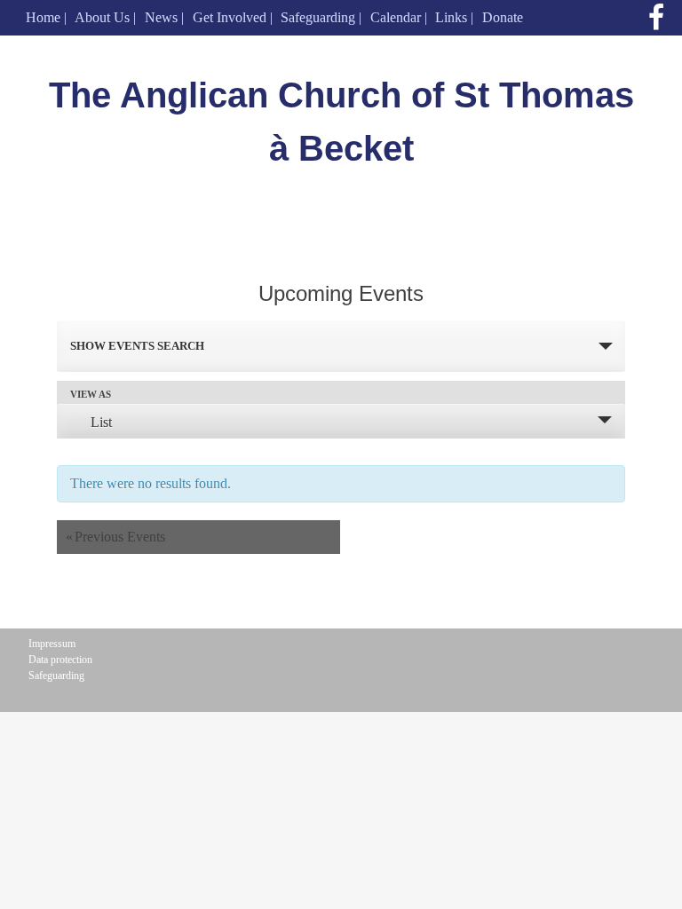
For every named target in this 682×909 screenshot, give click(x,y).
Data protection (60, 659)
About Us (102, 17)
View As (90, 394)
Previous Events (115, 536)
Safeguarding (318, 17)
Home (43, 17)
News (161, 17)
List (101, 422)
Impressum (51, 643)
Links (451, 17)
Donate (502, 17)
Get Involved (229, 17)
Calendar (395, 17)
